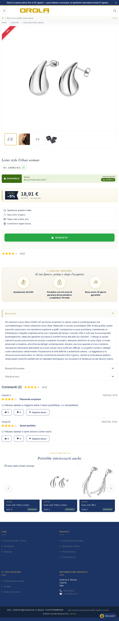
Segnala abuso (37, 412)
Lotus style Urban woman (17, 504)
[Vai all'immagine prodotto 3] (38, 139)
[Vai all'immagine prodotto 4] (51, 139)
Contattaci (9, 546)
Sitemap (8, 551)
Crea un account (12, 592)
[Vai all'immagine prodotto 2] (24, 139)
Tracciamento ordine (14, 581)
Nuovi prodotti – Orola (15, 540)
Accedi (7, 586)
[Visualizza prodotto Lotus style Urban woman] (22, 482)
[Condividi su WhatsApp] (23, 167)
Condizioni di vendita (72, 540)
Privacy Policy (69, 551)
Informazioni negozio (73, 572)
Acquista (61, 237)
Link (4, 532)
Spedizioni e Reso (71, 546)
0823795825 (69, 591)
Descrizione (10, 313)
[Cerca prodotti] (114, 11)
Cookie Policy (69, 557)
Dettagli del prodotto (15, 368)
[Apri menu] (4, 11)
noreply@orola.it (70, 593)
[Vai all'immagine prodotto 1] (10, 139)
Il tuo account (11, 572)
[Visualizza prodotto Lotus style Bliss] (97, 482)
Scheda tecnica (12, 376)
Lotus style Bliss (88, 504)
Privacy (64, 532)
